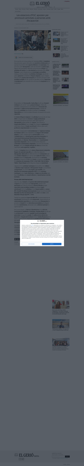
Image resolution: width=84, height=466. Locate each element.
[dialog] (42, 233)
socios (32, 225)
